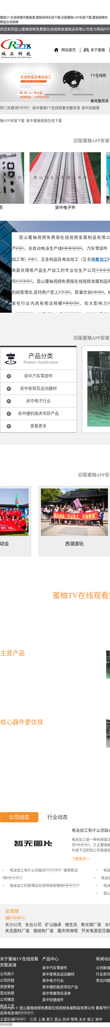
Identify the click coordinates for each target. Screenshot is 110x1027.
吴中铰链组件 (53, 1000)
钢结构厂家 (44, 931)
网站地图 (6, 1024)
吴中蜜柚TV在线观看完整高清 (56, 108)
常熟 (74, 1019)
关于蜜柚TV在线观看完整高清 (99, 55)
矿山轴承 (53, 925)
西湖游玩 (67, 543)
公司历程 (7, 980)
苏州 (66, 1019)
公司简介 (7, 974)
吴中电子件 (58, 207)
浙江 (49, 1019)
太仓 (82, 1019)
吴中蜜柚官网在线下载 (44, 121)
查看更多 (38, 426)
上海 (41, 1019)
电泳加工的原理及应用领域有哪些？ (45, 886)
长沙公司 (14, 925)
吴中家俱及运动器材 (38, 388)
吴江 (90, 1019)
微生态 (71, 925)
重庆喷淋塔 (68, 931)
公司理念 (7, 999)
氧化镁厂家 (91, 925)
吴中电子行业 (38, 401)
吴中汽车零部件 (38, 376)
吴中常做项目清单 (56, 993)
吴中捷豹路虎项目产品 (38, 413)
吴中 (98, 1019)
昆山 (57, 1019)
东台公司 (33, 925)
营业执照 (7, 993)
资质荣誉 (7, 987)
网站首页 (68, 50)
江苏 (33, 1019)
